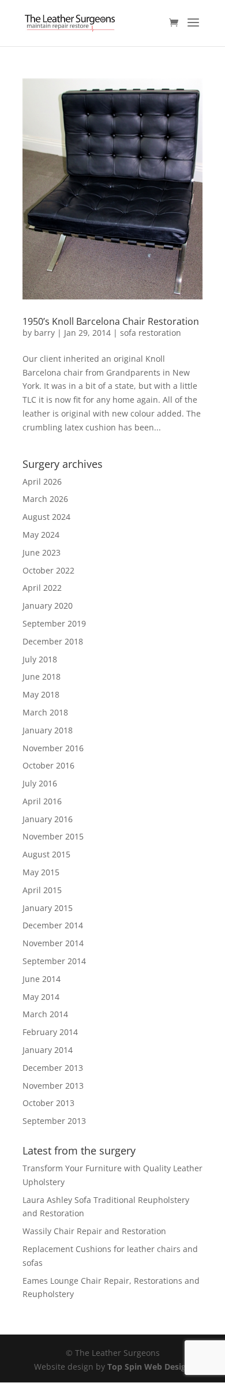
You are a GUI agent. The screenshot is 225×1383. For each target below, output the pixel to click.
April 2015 (42, 889)
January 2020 (47, 605)
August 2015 (46, 854)
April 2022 (42, 587)
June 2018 (41, 676)
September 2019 (54, 623)
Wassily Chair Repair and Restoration (94, 1230)
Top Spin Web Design (149, 1366)
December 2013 (52, 1067)
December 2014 (52, 925)
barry (44, 332)
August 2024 (46, 516)
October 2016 (48, 765)
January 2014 (47, 1049)
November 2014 (53, 943)
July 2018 (39, 659)
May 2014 (40, 996)
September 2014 (54, 960)
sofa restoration (150, 332)
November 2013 (53, 1085)
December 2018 (52, 641)
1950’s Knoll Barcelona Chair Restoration (110, 321)
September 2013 (54, 1120)
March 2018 (45, 712)
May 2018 (40, 694)
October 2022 (48, 570)
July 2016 (39, 783)
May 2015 (40, 872)
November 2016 (53, 748)
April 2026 (42, 481)
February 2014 (50, 1031)
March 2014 (45, 1014)
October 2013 (48, 1102)
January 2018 (47, 730)
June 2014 (41, 978)
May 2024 (40, 534)
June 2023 (41, 552)
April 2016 (42, 801)
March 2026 (45, 498)
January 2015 (47, 907)
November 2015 (53, 836)
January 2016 (47, 819)
